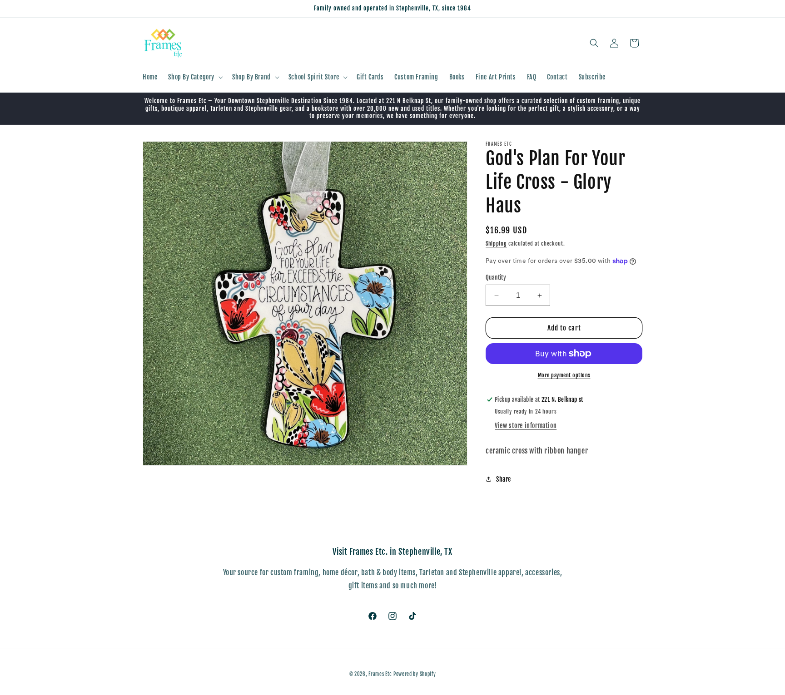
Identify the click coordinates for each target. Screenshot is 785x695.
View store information (525, 425)
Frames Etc (380, 674)
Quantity (496, 277)
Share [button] (503, 479)
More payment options (564, 375)
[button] (195, 77)
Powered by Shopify (414, 674)
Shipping (496, 243)
